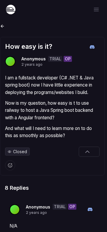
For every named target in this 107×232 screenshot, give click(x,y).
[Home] (10, 9)
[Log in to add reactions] (10, 165)
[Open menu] (96, 9)
